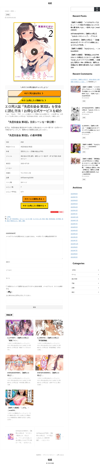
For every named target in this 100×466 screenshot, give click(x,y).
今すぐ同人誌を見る (32, 93)
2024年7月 (74, 224)
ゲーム (74, 274)
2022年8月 (74, 247)
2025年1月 (74, 214)
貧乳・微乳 (22, 221)
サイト (8, 278)
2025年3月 (74, 210)
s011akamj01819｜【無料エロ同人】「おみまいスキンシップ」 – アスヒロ (91, 110)
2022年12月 (74, 244)
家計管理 (74, 279)
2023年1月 (74, 240)
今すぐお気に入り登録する (32, 100)
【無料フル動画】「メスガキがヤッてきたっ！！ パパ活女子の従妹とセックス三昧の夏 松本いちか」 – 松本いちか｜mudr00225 (91, 91)
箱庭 (50, 3)
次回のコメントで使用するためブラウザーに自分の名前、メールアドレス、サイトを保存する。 (34, 287)
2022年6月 (74, 254)
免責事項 (38, 455)
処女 (43, 219)
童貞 (8, 221)
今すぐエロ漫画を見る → (34, 199)
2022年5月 (74, 257)
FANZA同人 (15, 219)
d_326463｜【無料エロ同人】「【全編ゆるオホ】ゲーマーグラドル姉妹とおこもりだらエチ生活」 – (85, 42)
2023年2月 (74, 237)
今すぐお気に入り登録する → (34, 206)
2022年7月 (74, 250)
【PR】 (9, 217)
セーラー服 (28, 219)
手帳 (73, 283)
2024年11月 (74, 220)
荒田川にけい (14, 221)
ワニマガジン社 (37, 219)
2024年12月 (74, 217)
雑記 (73, 292)
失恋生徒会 (52, 219)
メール (8, 270)
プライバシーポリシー (49, 455)
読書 (73, 288)
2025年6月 (74, 200)
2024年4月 (74, 230)
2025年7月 (74, 197)
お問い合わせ (60, 455)
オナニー (22, 219)
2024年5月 (74, 227)
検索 (97, 9)
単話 (47, 219)
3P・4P (9, 219)
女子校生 (58, 219)
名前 (8, 262)
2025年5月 (74, 204)
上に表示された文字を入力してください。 (19, 295)
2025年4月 (74, 207)
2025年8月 (74, 194)
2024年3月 (74, 234)
